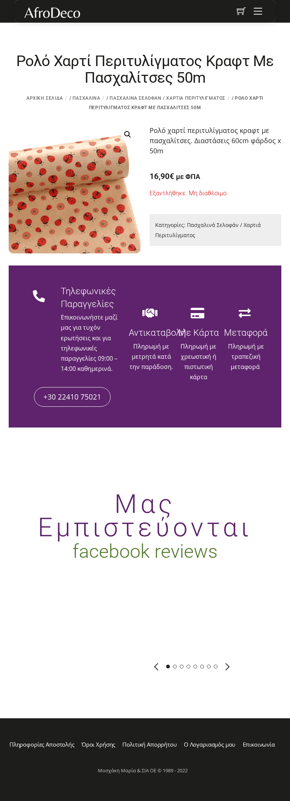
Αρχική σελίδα (44, 98)
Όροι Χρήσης (98, 744)
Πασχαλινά (86, 98)
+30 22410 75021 (72, 397)
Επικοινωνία (259, 744)
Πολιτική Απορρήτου (149, 744)
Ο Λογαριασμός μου (209, 744)
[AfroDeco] (51, 12)
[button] (127, 134)
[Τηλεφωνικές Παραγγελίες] (39, 297)
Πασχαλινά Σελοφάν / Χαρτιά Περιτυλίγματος (167, 98)
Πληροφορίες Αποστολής (41, 744)
